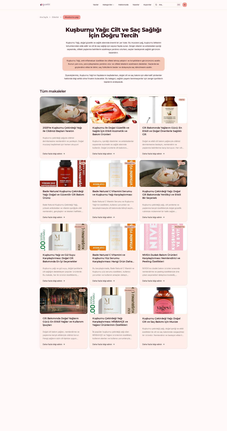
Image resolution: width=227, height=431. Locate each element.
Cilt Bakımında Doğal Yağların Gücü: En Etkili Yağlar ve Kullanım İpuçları (63, 321)
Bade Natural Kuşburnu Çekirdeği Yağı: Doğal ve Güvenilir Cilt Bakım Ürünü (63, 194)
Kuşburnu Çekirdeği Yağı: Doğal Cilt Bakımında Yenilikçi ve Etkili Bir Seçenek (161, 194)
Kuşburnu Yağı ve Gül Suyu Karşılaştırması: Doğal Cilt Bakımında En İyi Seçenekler (60, 258)
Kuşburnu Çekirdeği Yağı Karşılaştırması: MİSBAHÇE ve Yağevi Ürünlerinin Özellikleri (110, 321)
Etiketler (55, 17)
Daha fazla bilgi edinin (52, 154)
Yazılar (95, 5)
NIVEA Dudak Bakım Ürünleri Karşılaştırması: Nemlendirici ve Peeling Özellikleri (161, 258)
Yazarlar (136, 5)
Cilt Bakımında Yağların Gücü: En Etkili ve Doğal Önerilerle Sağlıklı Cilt (162, 131)
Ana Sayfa (44, 17)
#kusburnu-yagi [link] (72, 17)
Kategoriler (107, 5)
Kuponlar (147, 5)
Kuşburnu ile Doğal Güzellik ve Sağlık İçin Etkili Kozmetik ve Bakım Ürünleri (110, 131)
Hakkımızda (123, 5)
